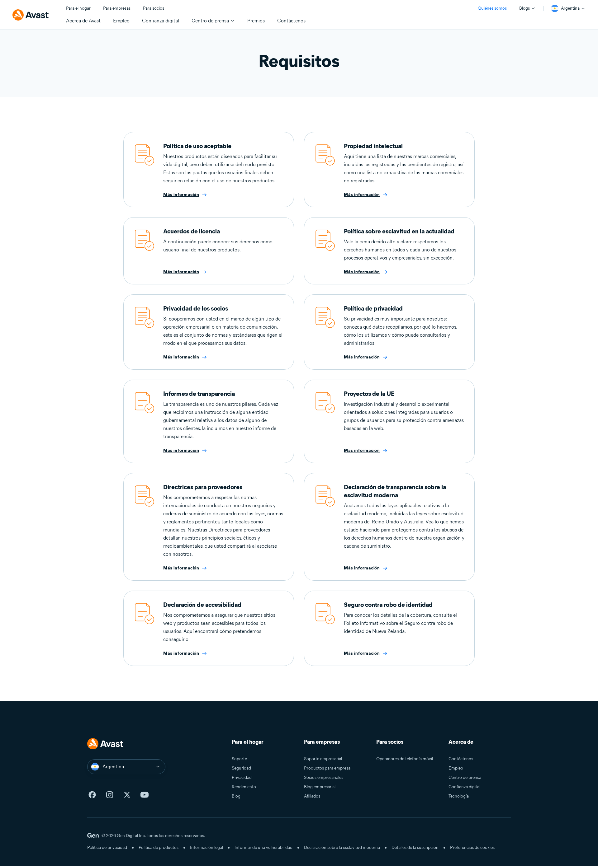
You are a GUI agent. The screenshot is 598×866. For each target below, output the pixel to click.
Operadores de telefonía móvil (404, 758)
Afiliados (312, 796)
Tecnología (458, 796)
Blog (236, 796)
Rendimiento (244, 786)
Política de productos (158, 847)
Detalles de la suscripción (415, 847)
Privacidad (242, 777)
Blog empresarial (319, 786)
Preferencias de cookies (472, 847)
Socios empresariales (323, 777)
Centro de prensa (464, 777)
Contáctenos (460, 758)
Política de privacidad (107, 847)
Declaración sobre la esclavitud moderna (342, 847)
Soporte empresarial (323, 758)
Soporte (239, 758)
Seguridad (241, 768)
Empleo (455, 768)
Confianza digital (464, 786)
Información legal (206, 847)
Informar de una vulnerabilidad (263, 847)
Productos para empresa (327, 768)
